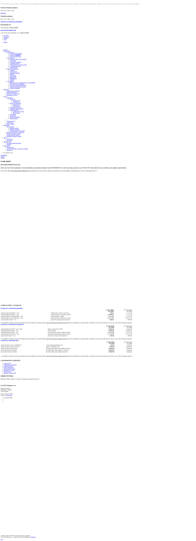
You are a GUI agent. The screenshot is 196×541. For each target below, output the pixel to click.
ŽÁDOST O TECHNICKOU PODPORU (11, 21)
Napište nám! (9, 395)
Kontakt (6, 38)
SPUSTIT (3, 13)
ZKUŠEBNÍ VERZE (4, 157)
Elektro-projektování (9, 367)
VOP (5, 39)
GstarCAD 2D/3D (8, 366)
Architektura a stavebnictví (10, 364)
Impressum (6, 37)
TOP (2, 539)
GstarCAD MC (7, 371)
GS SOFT (6, 35)
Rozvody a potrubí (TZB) (10, 373)
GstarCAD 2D (7, 363)
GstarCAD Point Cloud (9, 369)
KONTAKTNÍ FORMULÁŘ (8, 30)
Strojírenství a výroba (9, 370)
